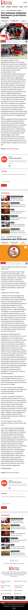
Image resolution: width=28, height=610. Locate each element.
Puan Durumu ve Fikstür (7, 590)
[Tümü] (26, 193)
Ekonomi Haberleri (15, 525)
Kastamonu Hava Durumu (21, 581)
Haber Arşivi (6, 563)
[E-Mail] (9, 166)
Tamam (14, 608)
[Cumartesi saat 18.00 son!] (14, 253)
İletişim (22, 563)
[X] (13, 561)
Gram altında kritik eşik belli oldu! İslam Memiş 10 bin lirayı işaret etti (18, 205)
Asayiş (12, 209)
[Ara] (24, 2)
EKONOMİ (15, 6)
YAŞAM (21, 6)
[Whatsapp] (17, 561)
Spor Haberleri (14, 538)
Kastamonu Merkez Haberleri (14, 10)
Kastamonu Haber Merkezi (15, 158)
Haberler (3, 10)
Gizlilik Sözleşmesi (13, 563)
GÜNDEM (8, 6)
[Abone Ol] (26, 41)
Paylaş (4, 41)
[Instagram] (15, 561)
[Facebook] (10, 561)
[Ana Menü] (26, 2)
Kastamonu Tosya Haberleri (17, 196)
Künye (19, 563)
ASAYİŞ (2, 6)
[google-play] (20, 598)
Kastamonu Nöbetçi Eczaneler (6, 582)
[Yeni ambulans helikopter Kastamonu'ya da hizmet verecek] (14, 31)
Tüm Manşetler (19, 590)
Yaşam (12, 222)
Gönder (4, 185)
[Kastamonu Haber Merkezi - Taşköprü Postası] (6, 2)
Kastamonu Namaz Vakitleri (6, 586)
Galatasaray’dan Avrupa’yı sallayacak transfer (18, 218)
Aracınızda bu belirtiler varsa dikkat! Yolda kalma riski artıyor (17, 225)
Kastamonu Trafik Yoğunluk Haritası (19, 586)
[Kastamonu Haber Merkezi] (4, 159)
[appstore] (8, 598)
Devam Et (10, 163)
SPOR (25, 6)
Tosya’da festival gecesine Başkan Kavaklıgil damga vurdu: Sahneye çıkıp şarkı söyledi (18, 199)
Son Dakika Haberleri (6, 593)
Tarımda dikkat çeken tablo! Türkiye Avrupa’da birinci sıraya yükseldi (17, 231)
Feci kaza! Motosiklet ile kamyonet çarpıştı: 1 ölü (18, 212)
